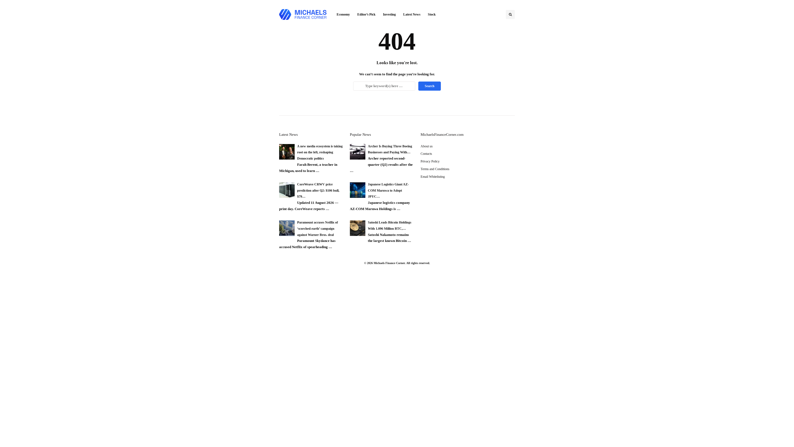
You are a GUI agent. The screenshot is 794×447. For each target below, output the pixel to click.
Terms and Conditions (435, 169)
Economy (343, 14)
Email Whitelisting (433, 176)
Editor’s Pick (366, 14)
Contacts (426, 153)
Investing (389, 14)
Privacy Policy (430, 161)
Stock (432, 14)
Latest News (411, 14)
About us (427, 146)
